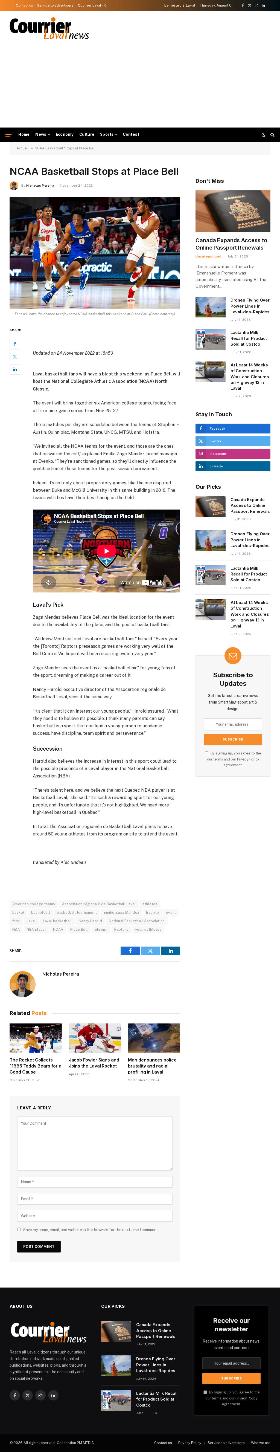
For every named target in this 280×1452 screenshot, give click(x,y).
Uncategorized (208, 256)
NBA (16, 929)
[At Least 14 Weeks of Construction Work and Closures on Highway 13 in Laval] (211, 371)
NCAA (58, 929)
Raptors (121, 929)
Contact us (24, 5)
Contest (131, 134)
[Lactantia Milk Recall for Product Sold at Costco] (211, 339)
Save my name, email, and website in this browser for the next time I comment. (91, 1230)
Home (24, 134)
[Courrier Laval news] (49, 28)
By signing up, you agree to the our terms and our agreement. (234, 759)
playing (101, 929)
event (171, 912)
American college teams (33, 904)
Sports (106, 134)
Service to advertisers (55, 5)
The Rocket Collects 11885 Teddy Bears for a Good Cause (36, 1066)
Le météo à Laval (179, 5)
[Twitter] (15, 357)
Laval (31, 921)
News (40, 134)
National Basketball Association (137, 921)
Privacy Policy (248, 759)
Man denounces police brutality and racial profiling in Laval (152, 1066)
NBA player (36, 929)
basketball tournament (77, 912)
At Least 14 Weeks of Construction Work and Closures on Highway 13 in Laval (250, 376)
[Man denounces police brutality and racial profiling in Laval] (154, 1038)
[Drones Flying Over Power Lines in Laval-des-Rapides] (211, 307)
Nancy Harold (90, 921)
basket (18, 912)
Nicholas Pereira (40, 185)
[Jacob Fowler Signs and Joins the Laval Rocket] (95, 1038)
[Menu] (8, 135)
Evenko (152, 912)
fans (16, 921)
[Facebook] (15, 344)
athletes (150, 904)
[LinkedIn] (15, 369)
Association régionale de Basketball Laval (99, 904)
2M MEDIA (85, 1443)
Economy (65, 134)
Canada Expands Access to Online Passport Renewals (231, 244)
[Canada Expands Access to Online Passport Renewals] (233, 211)
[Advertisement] (140, 86)
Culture (87, 134)
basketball (40, 912)
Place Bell (79, 929)
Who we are (260, 1443)
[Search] (272, 135)
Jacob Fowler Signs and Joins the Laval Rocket (94, 1063)
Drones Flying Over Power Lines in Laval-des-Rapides (250, 305)
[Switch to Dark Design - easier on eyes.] (263, 134)
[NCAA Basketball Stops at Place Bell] (95, 253)
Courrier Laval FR (92, 5)
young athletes (148, 929)
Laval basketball (57, 921)
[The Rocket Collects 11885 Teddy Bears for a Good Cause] (36, 1038)
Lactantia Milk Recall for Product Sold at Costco (249, 338)
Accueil (22, 148)
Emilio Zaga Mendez (121, 912)
